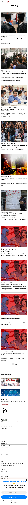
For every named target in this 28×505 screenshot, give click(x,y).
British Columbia (5, 35)
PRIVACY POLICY (4, 478)
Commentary (9, 107)
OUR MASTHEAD (4, 447)
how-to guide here (4, 404)
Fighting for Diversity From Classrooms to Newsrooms (14, 145)
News (6, 36)
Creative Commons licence (19, 421)
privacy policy (20, 500)
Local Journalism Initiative (17, 71)
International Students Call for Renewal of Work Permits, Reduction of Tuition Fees (12, 214)
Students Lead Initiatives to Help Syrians (10, 318)
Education (11, 35)
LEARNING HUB (4, 454)
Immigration (15, 35)
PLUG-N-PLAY (4, 471)
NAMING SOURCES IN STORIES (7, 465)
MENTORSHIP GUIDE (5, 456)
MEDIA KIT (3, 459)
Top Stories (13, 143)
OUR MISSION (4, 443)
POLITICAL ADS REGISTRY (6, 445)
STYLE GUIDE (3, 461)
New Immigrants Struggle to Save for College (11, 284)
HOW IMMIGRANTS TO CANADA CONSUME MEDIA (12, 463)
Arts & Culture (10, 176)
